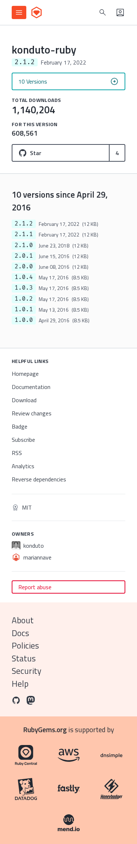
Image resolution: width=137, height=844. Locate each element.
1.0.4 (24, 277)
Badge (19, 426)
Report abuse (35, 587)
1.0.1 (24, 309)
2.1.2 (24, 223)
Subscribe (23, 439)
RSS (17, 452)
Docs (20, 633)
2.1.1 (24, 234)
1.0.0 (24, 320)
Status (24, 658)
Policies (25, 645)
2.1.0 (24, 245)
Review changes (32, 413)
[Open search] (102, 12)
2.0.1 (24, 256)
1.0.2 (24, 298)
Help (20, 683)
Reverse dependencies (39, 479)
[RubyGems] (36, 12)
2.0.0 (24, 266)
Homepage (25, 373)
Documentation (31, 386)
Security (26, 670)
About (23, 620)
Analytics (23, 466)
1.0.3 (24, 287)
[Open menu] (19, 12)
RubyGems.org (45, 729)
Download (24, 400)
